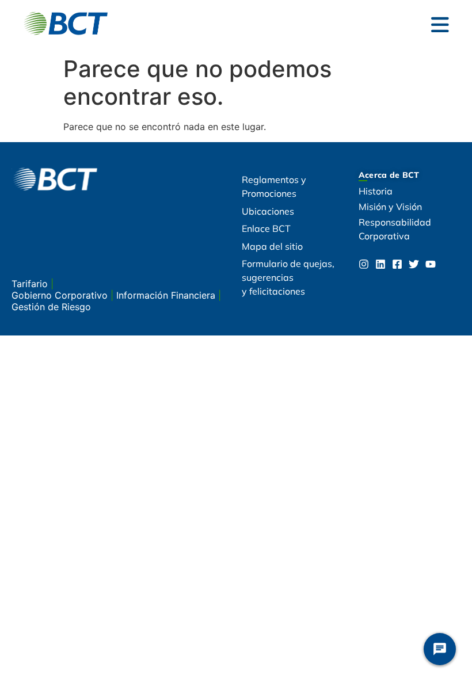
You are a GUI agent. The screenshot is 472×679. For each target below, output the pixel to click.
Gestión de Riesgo (51, 306)
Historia (376, 191)
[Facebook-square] (397, 264)
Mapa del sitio (272, 246)
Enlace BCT (266, 228)
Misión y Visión (390, 206)
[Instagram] (364, 264)
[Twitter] (414, 264)
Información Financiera (167, 295)
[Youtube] (430, 264)
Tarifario (31, 283)
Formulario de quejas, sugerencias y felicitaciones (288, 277)
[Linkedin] (380, 264)
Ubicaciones (268, 211)
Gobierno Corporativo (61, 295)
